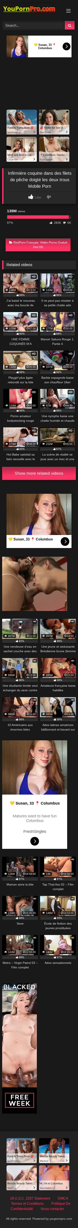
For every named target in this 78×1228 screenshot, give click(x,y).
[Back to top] (64, 1215)
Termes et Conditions (27, 1203)
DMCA (63, 1198)
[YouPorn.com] (32, 10)
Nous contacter (52, 1209)
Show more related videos (39, 473)
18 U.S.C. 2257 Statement (30, 1198)
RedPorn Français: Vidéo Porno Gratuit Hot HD (40, 245)
